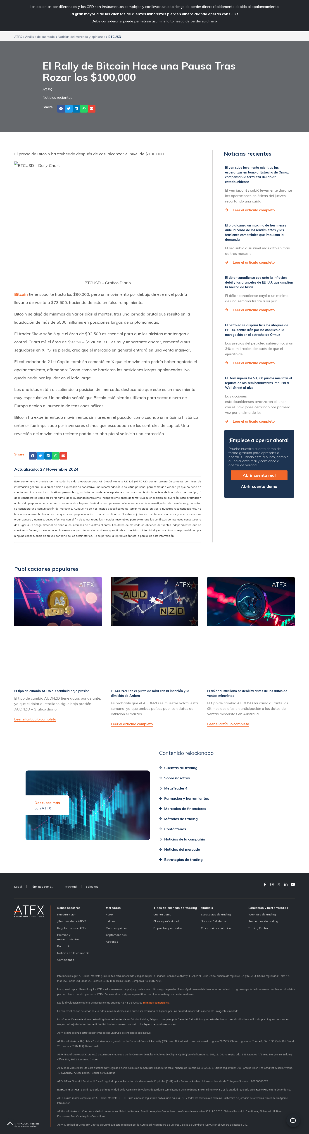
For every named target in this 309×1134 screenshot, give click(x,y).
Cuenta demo (162, 914)
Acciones (112, 941)
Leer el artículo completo (254, 210)
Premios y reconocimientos (68, 937)
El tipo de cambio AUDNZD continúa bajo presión (51, 691)
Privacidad (70, 886)
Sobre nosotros (68, 908)
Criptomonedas (116, 935)
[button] (61, 109)
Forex (109, 914)
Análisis (207, 908)
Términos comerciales (44, 886)
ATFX (18, 37)
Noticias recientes (57, 97)
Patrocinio (64, 946)
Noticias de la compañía (73, 953)
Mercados (113, 908)
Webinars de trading (262, 914)
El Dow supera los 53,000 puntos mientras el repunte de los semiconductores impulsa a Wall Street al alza (258, 383)
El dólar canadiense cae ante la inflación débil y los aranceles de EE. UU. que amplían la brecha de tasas (259, 282)
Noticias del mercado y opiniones (81, 37)
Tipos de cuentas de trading (175, 908)
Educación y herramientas (268, 908)
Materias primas (117, 928)
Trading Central (258, 928)
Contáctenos (65, 959)
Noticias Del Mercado (215, 921)
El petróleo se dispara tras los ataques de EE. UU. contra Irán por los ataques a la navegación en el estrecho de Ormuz (256, 330)
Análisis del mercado (40, 37)
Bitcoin (21, 294)
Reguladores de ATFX (71, 928)
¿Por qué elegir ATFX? (71, 921)
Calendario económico (216, 928)
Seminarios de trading (263, 921)
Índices (110, 921)
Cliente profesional (166, 921)
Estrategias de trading (216, 914)
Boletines (92, 886)
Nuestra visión (66, 914)
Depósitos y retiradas (167, 928)
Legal (18, 886)
